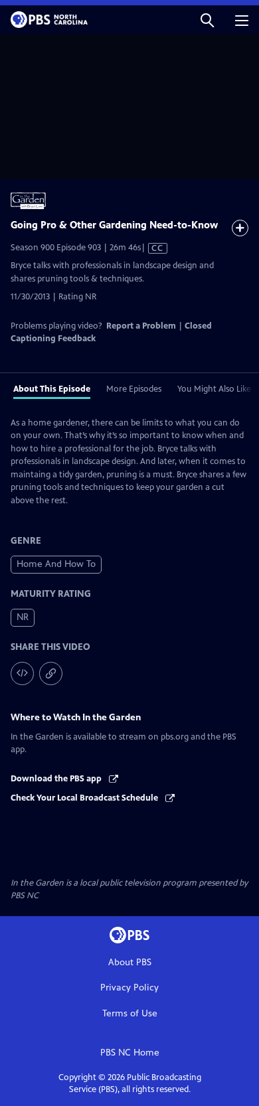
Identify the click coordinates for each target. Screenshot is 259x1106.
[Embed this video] (22, 673)
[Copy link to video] (50, 673)
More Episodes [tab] (133, 389)
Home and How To (56, 564)
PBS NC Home (129, 1052)
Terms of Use (129, 1013)
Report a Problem (141, 326)
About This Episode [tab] (51, 389)
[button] (207, 19)
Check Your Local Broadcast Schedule (85, 798)
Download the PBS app (57, 778)
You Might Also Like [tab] (214, 389)
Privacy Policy (129, 987)
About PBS (129, 962)
